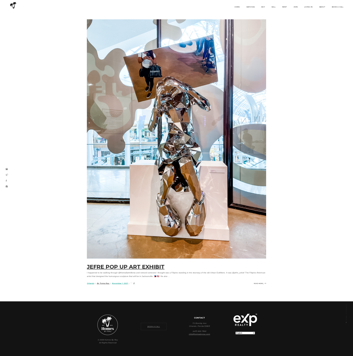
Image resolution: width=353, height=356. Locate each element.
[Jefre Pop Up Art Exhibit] (176, 139)
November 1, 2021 (120, 283)
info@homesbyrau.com (199, 334)
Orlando (90, 283)
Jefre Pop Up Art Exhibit (125, 266)
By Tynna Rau (103, 283)
